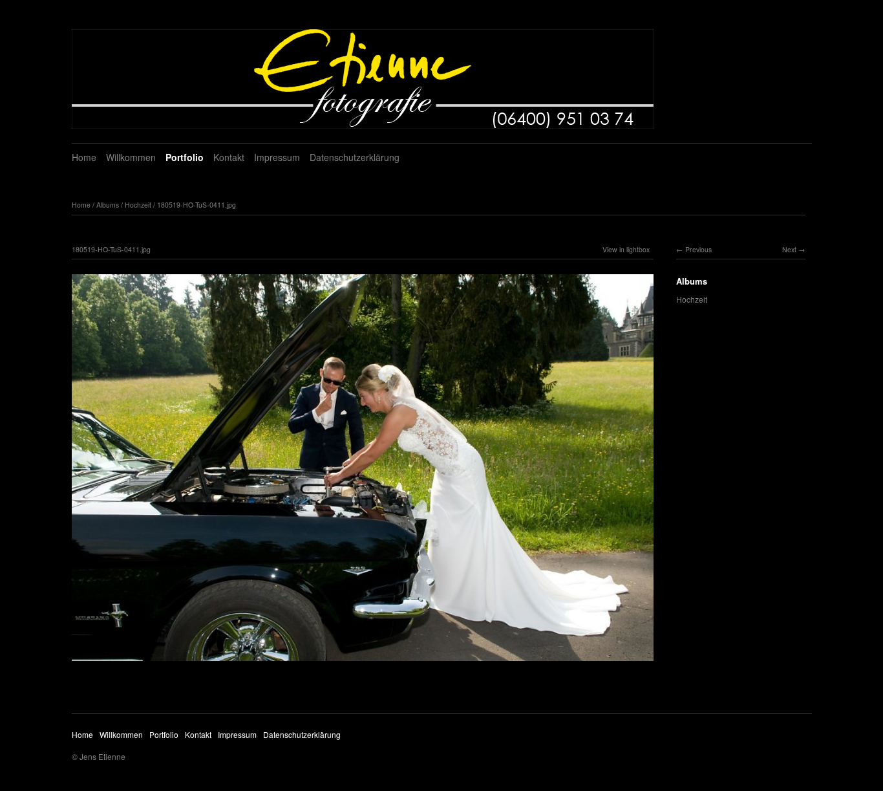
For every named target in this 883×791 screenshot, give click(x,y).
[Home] (363, 79)
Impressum (277, 157)
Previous (698, 249)
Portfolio (184, 157)
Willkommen (131, 157)
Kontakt (228, 157)
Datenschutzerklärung (354, 157)
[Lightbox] (363, 662)
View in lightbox (626, 249)
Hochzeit (138, 205)
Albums (107, 205)
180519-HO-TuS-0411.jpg (196, 205)
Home (84, 157)
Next (789, 249)
